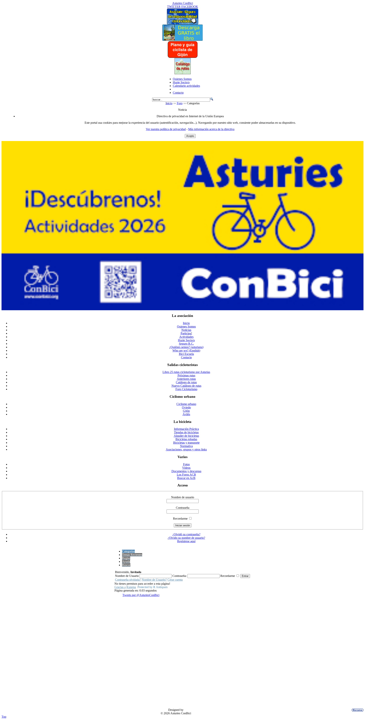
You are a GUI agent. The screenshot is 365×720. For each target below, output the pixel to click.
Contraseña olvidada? (128, 579)
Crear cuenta (175, 579)
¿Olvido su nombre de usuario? (186, 537)
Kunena (131, 587)
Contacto (178, 92)
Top (4, 716)
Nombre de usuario (182, 497)
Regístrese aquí (186, 541)
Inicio (169, 103)
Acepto (190, 136)
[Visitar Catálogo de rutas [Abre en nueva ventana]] (183, 73)
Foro (179, 103)
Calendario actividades (186, 85)
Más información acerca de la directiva (211, 129)
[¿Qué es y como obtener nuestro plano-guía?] (182, 57)
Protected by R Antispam (152, 587)
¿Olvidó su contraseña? (186, 534)
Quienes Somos (182, 79)
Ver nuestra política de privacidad (166, 129)
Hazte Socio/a (181, 82)
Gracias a (120, 587)
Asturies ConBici (182, 3)
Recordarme (180, 518)
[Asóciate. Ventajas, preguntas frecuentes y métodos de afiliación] (182, 23)
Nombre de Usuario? (154, 579)
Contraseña (182, 507)
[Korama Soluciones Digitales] (356, 710)
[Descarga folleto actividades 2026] (182, 309)
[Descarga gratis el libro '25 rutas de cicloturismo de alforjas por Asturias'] (182, 39)
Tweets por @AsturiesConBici (140, 595)
